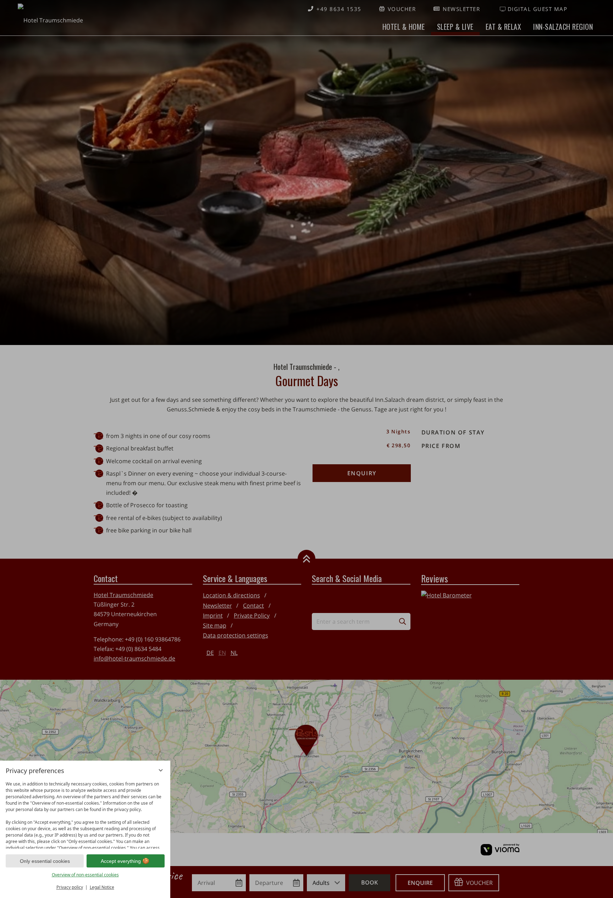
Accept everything (121, 861)
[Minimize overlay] (160, 770)
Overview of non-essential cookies (85, 875)
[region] (85, 813)
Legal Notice (102, 887)
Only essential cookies (45, 861)
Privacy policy (69, 887)
